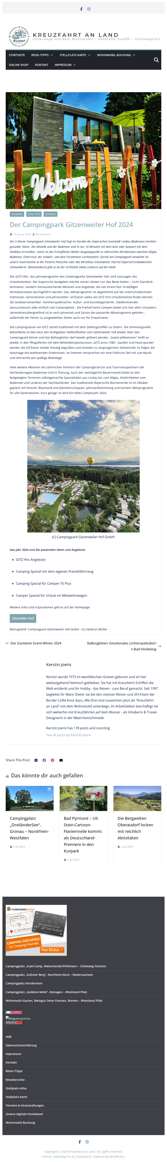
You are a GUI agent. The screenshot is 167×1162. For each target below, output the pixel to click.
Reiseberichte (15, 1080)
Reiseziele (50, 214)
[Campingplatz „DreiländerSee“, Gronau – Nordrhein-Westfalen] (29, 789)
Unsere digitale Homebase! (24, 1114)
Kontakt (41, 65)
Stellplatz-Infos (16, 1088)
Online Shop (19, 65)
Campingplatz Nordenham (24, 983)
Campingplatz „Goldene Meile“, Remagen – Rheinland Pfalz (46, 992)
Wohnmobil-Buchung (114, 55)
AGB (8, 1037)
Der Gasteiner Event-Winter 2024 (36, 643)
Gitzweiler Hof (23, 618)
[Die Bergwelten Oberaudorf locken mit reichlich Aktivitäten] (137, 789)
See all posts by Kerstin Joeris (68, 735)
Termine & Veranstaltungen (25, 1105)
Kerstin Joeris (43, 234)
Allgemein (17, 214)
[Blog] (18, 1018)
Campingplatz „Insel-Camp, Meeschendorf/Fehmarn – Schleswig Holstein (56, 966)
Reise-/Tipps (40, 55)
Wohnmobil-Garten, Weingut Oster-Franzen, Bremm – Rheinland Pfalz (54, 1001)
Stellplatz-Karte (73, 55)
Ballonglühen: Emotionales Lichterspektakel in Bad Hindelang (121, 646)
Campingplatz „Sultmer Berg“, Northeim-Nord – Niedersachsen (49, 975)
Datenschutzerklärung (21, 1045)
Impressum (63, 65)
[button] (51, 55)
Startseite (17, 55)
